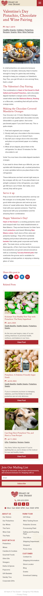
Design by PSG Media (31, 592)
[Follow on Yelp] (23, 504)
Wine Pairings (28, 32)
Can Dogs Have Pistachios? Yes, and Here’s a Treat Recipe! (19, 434)
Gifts (6, 442)
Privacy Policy (22, 594)
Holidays (20, 30)
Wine (19, 32)
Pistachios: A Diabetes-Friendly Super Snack (20, 376)
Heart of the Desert (10, 222)
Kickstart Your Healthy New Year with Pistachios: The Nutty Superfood (20, 317)
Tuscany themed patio (25, 253)
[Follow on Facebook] (15, 504)
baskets (6, 241)
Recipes (6, 32)
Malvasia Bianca (26, 99)
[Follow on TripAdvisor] (27, 504)
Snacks (14, 32)
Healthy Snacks (9, 30)
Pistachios (29, 30)
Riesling (36, 99)
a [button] (40, 3)
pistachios (12, 230)
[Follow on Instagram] (19, 504)
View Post (21, 342)
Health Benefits (10, 326)
